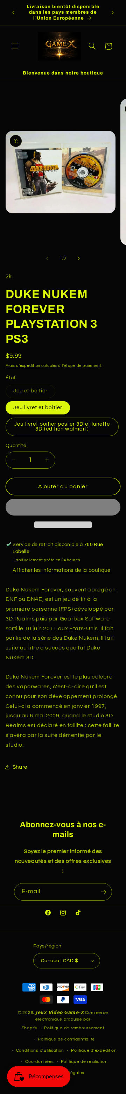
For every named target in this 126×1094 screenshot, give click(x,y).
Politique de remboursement (74, 1028)
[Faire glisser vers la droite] (78, 258)
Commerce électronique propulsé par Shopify (65, 1020)
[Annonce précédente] (13, 12)
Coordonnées (39, 1062)
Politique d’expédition (94, 1050)
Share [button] (20, 767)
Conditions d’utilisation (40, 1050)
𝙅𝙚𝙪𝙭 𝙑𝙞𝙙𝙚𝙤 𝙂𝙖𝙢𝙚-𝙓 (60, 1013)
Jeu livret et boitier (37, 407)
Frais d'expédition (23, 366)
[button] (15, 46)
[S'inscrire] (104, 891)
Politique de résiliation (84, 1062)
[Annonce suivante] (112, 12)
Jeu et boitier (34, 393)
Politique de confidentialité (66, 1039)
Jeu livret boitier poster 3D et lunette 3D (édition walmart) (62, 426)
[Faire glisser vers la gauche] (47, 258)
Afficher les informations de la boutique (61, 570)
